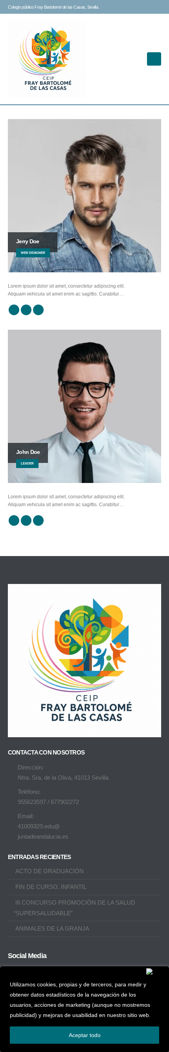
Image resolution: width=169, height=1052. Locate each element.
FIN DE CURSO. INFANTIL (50, 886)
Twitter (26, 310)
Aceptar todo (85, 1035)
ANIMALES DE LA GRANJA (52, 928)
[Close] (155, 971)
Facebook (14, 310)
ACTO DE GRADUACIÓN (49, 871)
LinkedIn (38, 310)
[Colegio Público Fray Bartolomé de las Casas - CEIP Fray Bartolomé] (47, 59)
